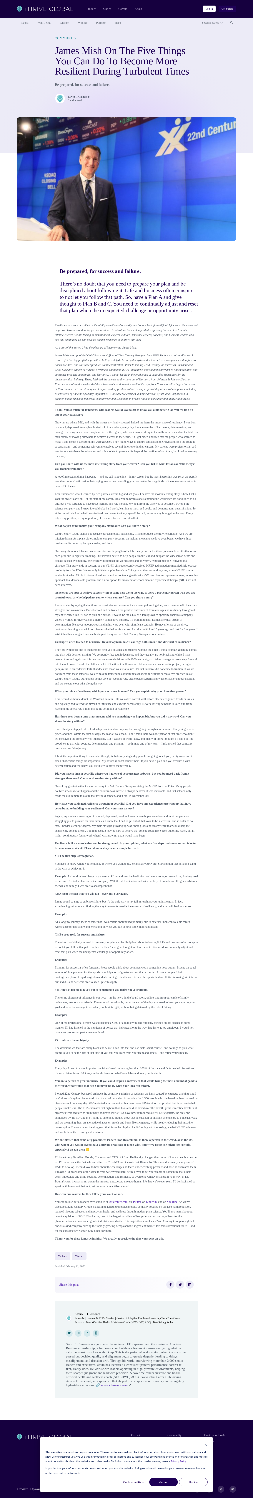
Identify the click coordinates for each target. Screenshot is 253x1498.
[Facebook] (170, 1285)
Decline (193, 1482)
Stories (107, 8)
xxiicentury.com (118, 1201)
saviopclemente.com (114, 1385)
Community (66, 38)
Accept (163, 1482)
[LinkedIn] (190, 1285)
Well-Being (44, 22)
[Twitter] (180, 1285)
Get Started (227, 8)
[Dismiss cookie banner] (206, 1445)
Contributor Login (214, 1435)
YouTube (172, 1201)
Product (91, 8)
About (138, 8)
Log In (209, 8)
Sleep (117, 22)
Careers (122, 8)
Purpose (101, 22)
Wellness (62, 1256)
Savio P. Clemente (78, 96)
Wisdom (64, 22)
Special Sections (210, 22)
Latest (24, 22)
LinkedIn (151, 1201)
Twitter (137, 1201)
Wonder (82, 22)
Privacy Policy (179, 1461)
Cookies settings (133, 1482)
